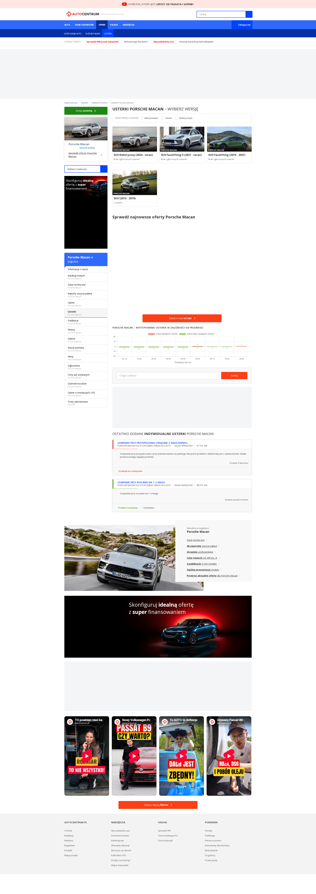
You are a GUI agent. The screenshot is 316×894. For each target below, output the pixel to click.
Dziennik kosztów (77, 385)
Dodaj (84, 110)
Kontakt (68, 850)
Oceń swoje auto (72, 33)
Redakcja (69, 835)
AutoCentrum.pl (82, 14)
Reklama (68, 840)
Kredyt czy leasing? (120, 860)
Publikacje (74, 322)
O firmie (68, 830)
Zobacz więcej (156, 804)
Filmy (74, 358)
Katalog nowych (76, 277)
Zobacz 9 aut (180, 318)
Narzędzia (128, 24)
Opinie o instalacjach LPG (81, 394)
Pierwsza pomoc (213, 840)
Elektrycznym (185, 118)
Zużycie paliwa (92, 33)
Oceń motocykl (165, 840)
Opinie (102, 24)
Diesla (169, 118)
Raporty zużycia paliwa (80, 295)
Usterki (108, 33)
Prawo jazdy (211, 860)
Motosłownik (211, 850)
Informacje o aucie (78, 269)
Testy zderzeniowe (78, 403)
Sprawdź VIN (164, 830)
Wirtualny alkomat (120, 845)
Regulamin (69, 845)
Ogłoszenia (74, 367)
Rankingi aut (117, 840)
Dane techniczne (84, 24)
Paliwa (114, 24)
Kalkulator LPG (118, 855)
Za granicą (210, 855)
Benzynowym (151, 118)
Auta (67, 24)
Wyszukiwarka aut (120, 830)
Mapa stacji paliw (119, 865)
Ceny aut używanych (79, 376)
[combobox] (85, 169)
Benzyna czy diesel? (121, 850)
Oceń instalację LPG (168, 835)
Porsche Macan (78, 144)
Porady (208, 830)
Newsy (74, 331)
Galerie (74, 340)
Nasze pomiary (76, 349)
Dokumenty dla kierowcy (217, 845)
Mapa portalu (71, 855)
